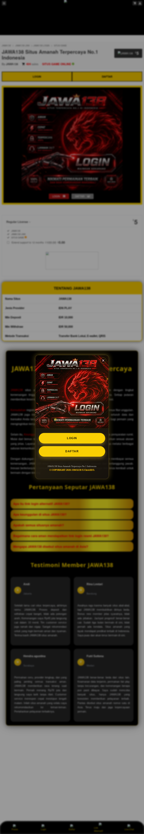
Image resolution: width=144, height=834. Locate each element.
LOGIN (72, 438)
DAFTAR (72, 451)
